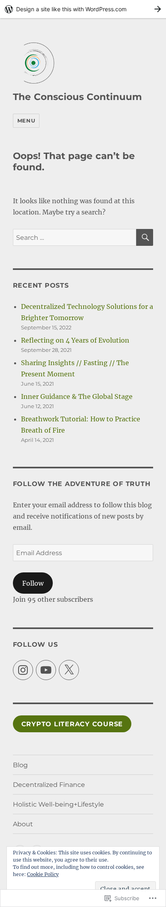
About (23, 824)
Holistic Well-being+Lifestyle (58, 804)
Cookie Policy (43, 874)
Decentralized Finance (49, 785)
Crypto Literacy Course (72, 724)
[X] (69, 670)
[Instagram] (23, 670)
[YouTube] (46, 670)
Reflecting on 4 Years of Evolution (75, 340)
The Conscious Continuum (77, 96)
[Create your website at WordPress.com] (83, 9)
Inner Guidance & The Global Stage (77, 396)
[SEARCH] (144, 237)
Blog (20, 765)
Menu (26, 120)
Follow (33, 583)
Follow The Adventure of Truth (82, 484)
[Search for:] (75, 237)
